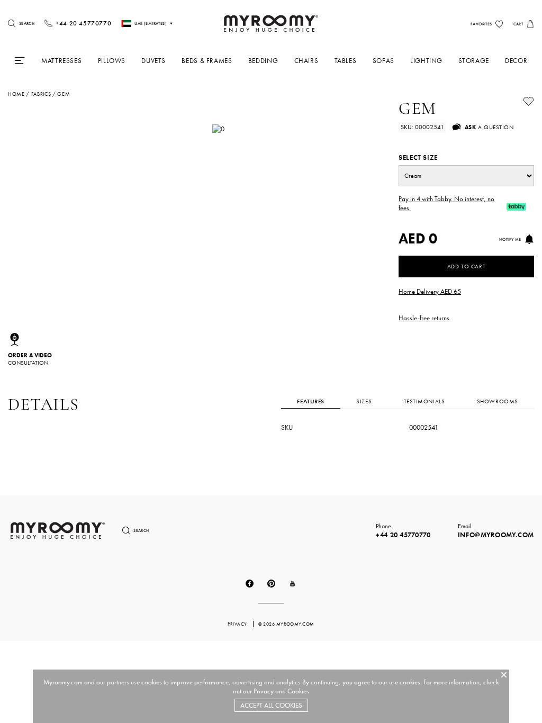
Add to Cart (466, 266)
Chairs (306, 60)
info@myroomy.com (496, 534)
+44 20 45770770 (403, 534)
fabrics (41, 94)
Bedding (263, 60)
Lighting (426, 60)
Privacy (264, 690)
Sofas (383, 60)
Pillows (111, 60)
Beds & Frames (207, 60)
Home (16, 94)
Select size (418, 157)
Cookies (298, 690)
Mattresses (61, 60)
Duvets (153, 60)
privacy (238, 624)
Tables (346, 60)
